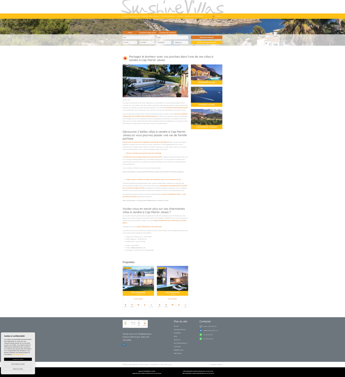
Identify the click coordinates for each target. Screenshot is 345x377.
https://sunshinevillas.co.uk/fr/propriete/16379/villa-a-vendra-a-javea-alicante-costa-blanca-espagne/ (153, 172)
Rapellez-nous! (189, 16)
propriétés (144, 16)
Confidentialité (153, 364)
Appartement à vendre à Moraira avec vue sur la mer (147, 373)
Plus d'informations (167, 16)
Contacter (180, 16)
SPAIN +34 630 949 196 (209, 326)
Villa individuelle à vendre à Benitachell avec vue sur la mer (198, 373)
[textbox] (138, 37)
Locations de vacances (167, 32)
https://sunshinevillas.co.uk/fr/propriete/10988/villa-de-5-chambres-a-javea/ (145, 200)
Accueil (125, 16)
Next (152, 278)
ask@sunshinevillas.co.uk (137, 248)
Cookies (161, 364)
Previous (125, 278)
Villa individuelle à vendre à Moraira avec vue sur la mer (198, 371)
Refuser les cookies (18, 369)
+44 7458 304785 (207, 339)
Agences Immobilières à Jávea (147, 371)
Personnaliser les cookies (18, 364)
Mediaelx (219, 364)
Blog (150, 16)
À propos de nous (134, 16)
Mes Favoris (199, 16)
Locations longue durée (147, 32)
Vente (130, 32)
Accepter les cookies (18, 359)
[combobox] (138, 37)
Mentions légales (143, 364)
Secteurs (156, 16)
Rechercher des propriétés (206, 42)
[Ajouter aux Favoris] (152, 268)
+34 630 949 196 (207, 335)
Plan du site (168, 364)
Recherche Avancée (207, 37)
